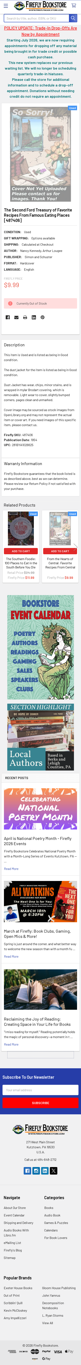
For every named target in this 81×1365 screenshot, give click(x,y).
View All (47, 1323)
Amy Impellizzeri (15, 1318)
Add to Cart (21, 551)
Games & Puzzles (56, 1223)
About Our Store (15, 1208)
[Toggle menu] (5, 5)
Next (75, 547)
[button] (40, 647)
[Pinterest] (42, 317)
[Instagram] (36, 1171)
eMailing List (12, 1243)
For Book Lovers (55, 1238)
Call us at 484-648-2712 (40, 1159)
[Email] (16, 317)
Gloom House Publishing (59, 1288)
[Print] (25, 317)
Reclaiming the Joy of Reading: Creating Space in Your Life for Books (37, 1021)
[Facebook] (7, 317)
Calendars (51, 1230)
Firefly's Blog (13, 1250)
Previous (5, 547)
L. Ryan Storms (52, 1315)
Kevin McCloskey (15, 1310)
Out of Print (12, 1295)
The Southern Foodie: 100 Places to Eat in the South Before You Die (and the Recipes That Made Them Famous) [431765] (21, 569)
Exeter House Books (18, 1288)
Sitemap (10, 1258)
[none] (40, 154)
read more (11, 869)
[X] (53, 1171)
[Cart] (74, 5)
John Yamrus (51, 1295)
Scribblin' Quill (13, 1303)
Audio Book (52, 1215)
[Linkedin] (34, 317)
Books (48, 1208)
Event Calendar (14, 1215)
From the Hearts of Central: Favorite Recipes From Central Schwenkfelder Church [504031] (60, 567)
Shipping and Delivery (18, 1223)
